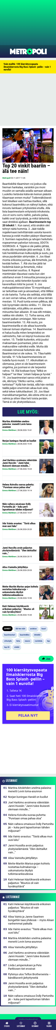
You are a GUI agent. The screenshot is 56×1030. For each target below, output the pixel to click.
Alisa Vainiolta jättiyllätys (15, 567)
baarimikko (24, 635)
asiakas (33, 628)
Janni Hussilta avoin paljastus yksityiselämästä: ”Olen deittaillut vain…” (19, 550)
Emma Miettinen (9, 430)
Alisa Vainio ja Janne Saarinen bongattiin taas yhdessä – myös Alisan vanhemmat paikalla (31, 920)
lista (18, 641)
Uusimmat (11, 780)
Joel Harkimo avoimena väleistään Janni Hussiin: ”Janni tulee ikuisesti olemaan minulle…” (19, 463)
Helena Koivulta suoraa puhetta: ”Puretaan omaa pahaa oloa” (18, 486)
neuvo (27, 641)
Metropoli (6, 178)
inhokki (37, 635)
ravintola (38, 641)
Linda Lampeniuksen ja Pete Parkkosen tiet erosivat (25, 967)
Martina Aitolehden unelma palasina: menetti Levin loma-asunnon (17, 424)
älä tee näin (20, 628)
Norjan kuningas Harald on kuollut (19, 440)
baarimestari (9, 635)
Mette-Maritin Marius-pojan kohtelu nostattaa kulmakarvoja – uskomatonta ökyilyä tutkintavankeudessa (20, 590)
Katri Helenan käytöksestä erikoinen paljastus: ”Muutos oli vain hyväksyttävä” (18, 609)
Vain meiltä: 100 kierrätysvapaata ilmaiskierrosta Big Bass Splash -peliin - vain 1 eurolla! (27, 66)
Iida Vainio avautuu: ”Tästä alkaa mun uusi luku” (18, 525)
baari (44, 628)
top (48, 641)
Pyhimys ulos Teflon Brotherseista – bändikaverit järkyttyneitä (29, 976)
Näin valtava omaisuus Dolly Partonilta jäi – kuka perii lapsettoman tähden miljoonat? (17, 506)
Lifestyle (8, 641)
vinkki (16, 647)
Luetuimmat (13, 897)
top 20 (6, 647)
